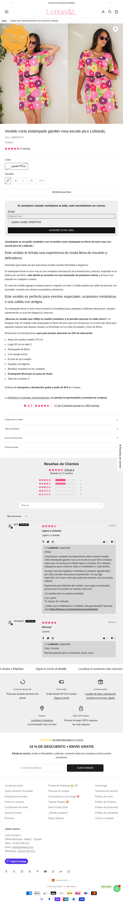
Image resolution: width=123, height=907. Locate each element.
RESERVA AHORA (61, 192)
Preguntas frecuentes (16, 796)
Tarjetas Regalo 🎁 (58, 802)
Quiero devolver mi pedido (19, 791)
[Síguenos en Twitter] (14, 871)
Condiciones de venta (16, 807)
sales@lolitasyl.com (22, 847)
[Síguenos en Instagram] (21, 871)
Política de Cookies (105, 802)
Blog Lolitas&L (56, 818)
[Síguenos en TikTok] (53, 871)
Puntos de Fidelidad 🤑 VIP (63, 785)
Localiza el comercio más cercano (75, 668)
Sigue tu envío (61, 698)
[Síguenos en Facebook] (6, 871)
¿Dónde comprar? (58, 813)
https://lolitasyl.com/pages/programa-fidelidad (74, 609)
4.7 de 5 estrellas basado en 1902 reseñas (76, 405)
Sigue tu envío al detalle (25, 668)
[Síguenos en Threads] (29, 871)
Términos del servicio (106, 791)
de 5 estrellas (66, 2)
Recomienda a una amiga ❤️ (64, 796)
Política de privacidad (106, 807)
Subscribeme (85, 768)
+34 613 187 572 (26, 851)
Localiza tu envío (14, 785)
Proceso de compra (58, 791)
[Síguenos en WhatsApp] (68, 871)
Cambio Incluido (100, 689)
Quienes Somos (13, 813)
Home (4, 21)
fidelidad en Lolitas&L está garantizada (28, 397)
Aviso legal (101, 785)
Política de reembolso (106, 813)
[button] (12, 148)
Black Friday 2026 (58, 807)
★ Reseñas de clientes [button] (120, 456)
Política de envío (104, 796)
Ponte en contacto (14, 802)
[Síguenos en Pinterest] (37, 871)
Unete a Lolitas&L (104, 818)
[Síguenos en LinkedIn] (60, 871)
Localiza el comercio (42, 720)
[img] (49, 526)
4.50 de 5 (69, 470)
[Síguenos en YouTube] (45, 871)
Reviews (9, 818)
